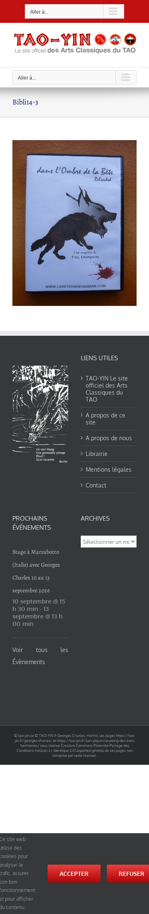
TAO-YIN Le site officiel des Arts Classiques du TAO (107, 389)
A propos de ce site (105, 419)
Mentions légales (109, 469)
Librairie (97, 453)
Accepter (74, 873)
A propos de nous (109, 437)
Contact (96, 485)
